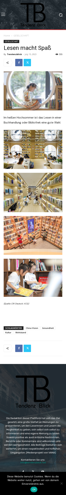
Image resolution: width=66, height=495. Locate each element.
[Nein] (61, 483)
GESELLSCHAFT (21, 35)
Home (7, 35)
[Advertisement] (33, 314)
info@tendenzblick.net (33, 462)
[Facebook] (19, 62)
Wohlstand (20, 332)
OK (34, 489)
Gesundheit (48, 328)
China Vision (32, 328)
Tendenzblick (14, 54)
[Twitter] (27, 62)
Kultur (8, 332)
